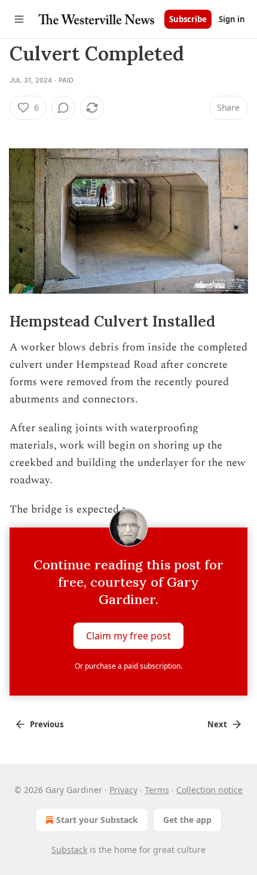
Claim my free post (128, 635)
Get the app (187, 819)
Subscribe (188, 19)
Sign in (232, 19)
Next (217, 724)
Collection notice (209, 789)
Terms (157, 789)
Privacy (123, 789)
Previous (46, 724)
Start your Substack (97, 819)
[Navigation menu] (19, 19)
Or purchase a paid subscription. (128, 666)
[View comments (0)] (63, 108)
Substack (69, 849)
